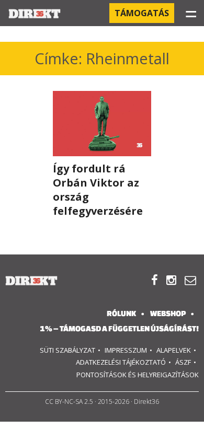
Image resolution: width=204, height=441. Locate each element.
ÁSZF (183, 362)
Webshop (168, 313)
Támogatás (142, 13)
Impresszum (126, 350)
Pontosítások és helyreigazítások (137, 374)
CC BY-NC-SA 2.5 (69, 401)
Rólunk (121, 313)
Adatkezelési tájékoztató (121, 362)
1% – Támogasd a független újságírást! (119, 328)
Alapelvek (173, 350)
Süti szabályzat (67, 350)
